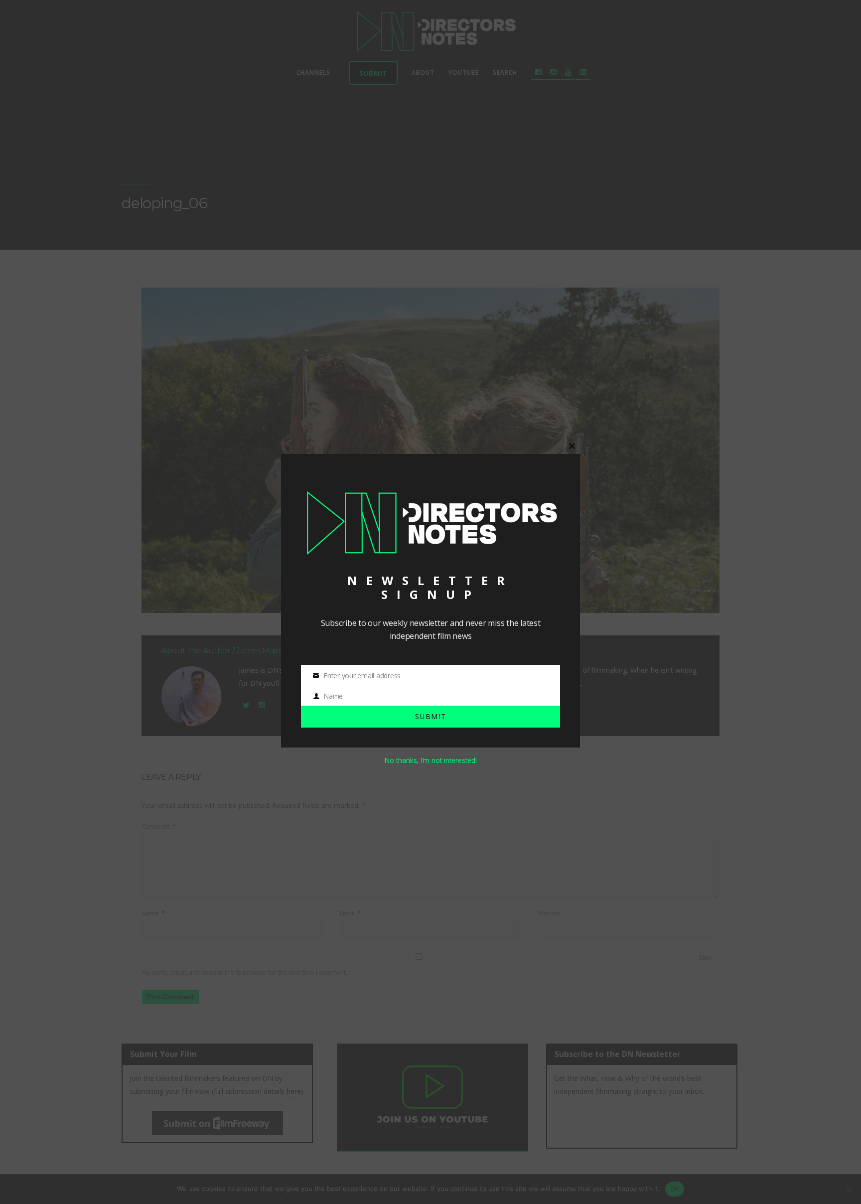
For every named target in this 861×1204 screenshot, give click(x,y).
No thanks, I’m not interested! (430, 760)
